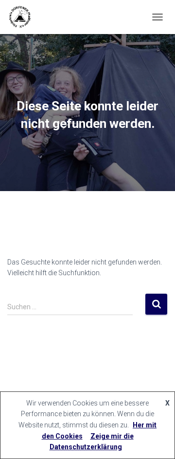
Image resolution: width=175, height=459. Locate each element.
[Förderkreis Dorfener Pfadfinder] (23, 17)
